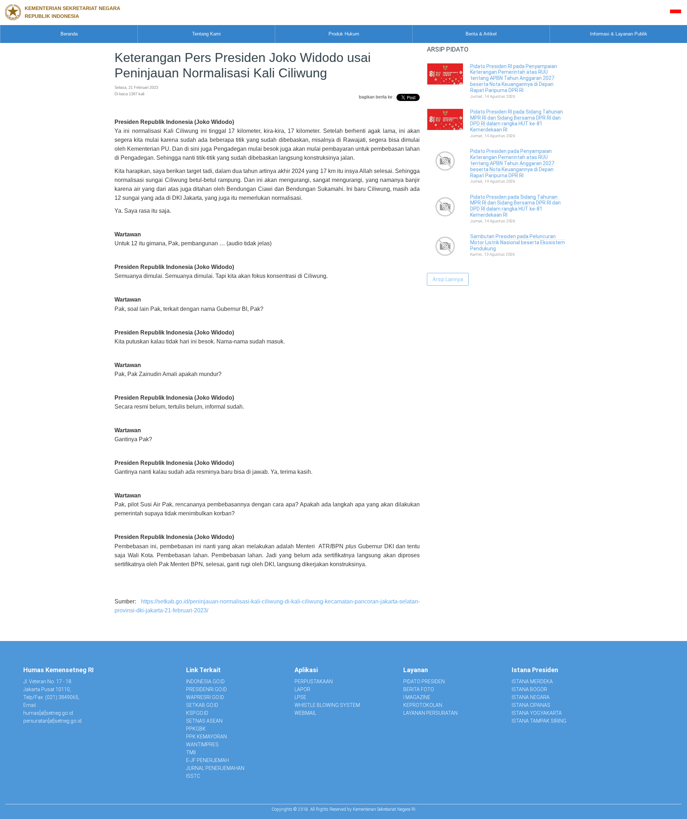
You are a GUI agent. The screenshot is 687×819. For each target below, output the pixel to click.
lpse (300, 697)
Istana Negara (531, 697)
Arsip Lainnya (448, 279)
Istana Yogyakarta (537, 713)
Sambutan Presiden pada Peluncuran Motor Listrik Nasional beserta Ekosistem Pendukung (517, 242)
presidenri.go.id (206, 689)
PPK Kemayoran (206, 736)
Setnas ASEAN (204, 721)
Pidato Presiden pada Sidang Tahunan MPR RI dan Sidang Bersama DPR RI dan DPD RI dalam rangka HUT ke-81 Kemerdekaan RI (515, 206)
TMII (191, 752)
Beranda (69, 34)
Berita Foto (418, 689)
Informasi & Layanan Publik (618, 34)
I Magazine (416, 697)
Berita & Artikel (481, 34)
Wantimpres (202, 744)
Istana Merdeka (532, 681)
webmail (305, 713)
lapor (302, 689)
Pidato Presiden (424, 681)
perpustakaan (313, 681)
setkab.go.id (202, 705)
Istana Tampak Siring (539, 721)
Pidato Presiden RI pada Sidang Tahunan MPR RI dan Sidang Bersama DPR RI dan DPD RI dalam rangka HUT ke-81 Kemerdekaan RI (516, 121)
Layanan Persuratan (430, 713)
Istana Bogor (529, 689)
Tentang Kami (206, 34)
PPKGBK (196, 729)
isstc (193, 776)
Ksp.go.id (197, 713)
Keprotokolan (422, 705)
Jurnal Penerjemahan (215, 768)
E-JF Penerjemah (207, 760)
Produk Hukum (343, 34)
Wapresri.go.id (205, 697)
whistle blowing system (327, 705)
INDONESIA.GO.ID (205, 681)
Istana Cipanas (531, 705)
